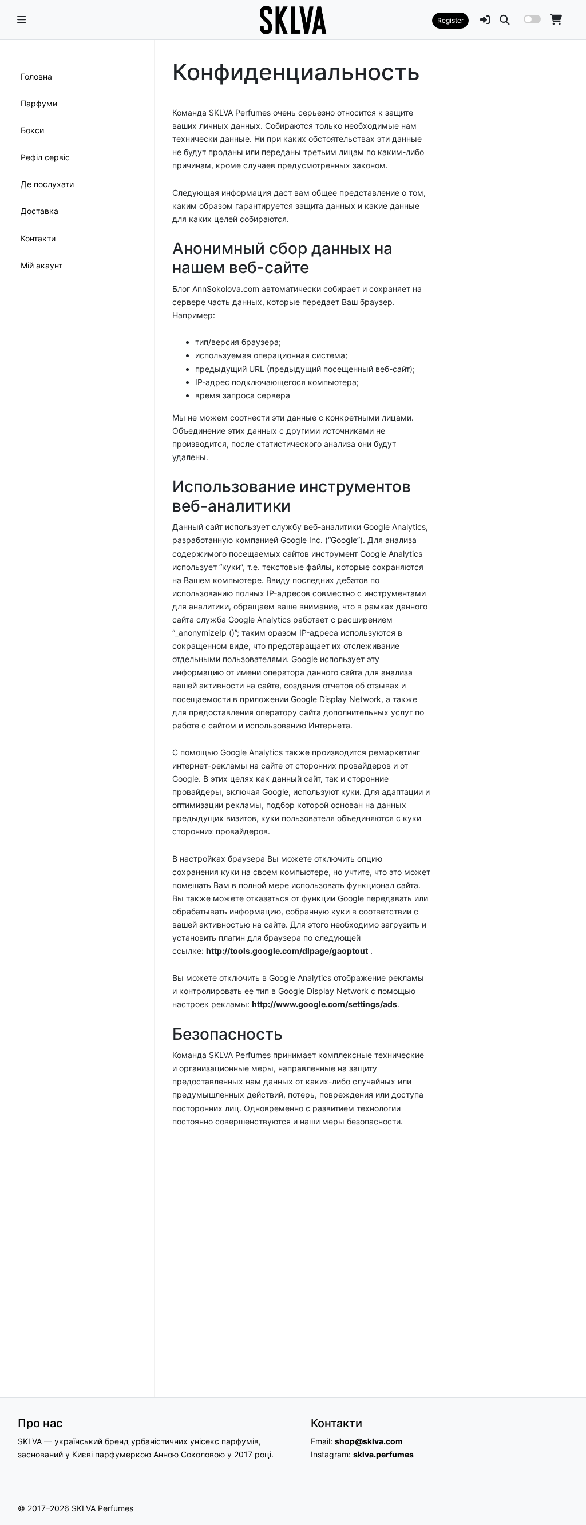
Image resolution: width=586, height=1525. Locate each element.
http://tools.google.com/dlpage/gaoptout (287, 951)
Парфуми (39, 103)
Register (450, 20)
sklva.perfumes (383, 1454)
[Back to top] (565, 1496)
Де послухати (47, 184)
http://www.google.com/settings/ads (324, 1004)
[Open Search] (505, 19)
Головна (36, 76)
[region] (77, 718)
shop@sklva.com (369, 1441)
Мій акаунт (41, 265)
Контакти (38, 238)
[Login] (485, 20)
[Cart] (556, 20)
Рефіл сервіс (45, 157)
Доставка (39, 211)
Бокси (32, 130)
